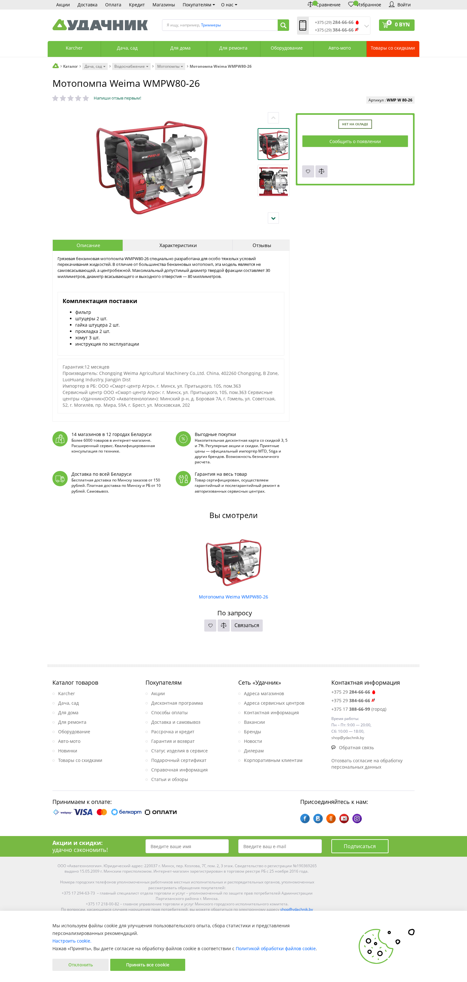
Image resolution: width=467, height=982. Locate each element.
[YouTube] (344, 818)
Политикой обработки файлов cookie (276, 948)
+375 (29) (334, 22)
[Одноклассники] (331, 818)
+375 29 (350, 692)
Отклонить (80, 965)
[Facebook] (305, 818)
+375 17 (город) (358, 709)
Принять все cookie (147, 965)
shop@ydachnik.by (296, 909)
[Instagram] (357, 818)
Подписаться (360, 846)
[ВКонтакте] (318, 818)
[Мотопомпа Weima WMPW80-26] (233, 560)
